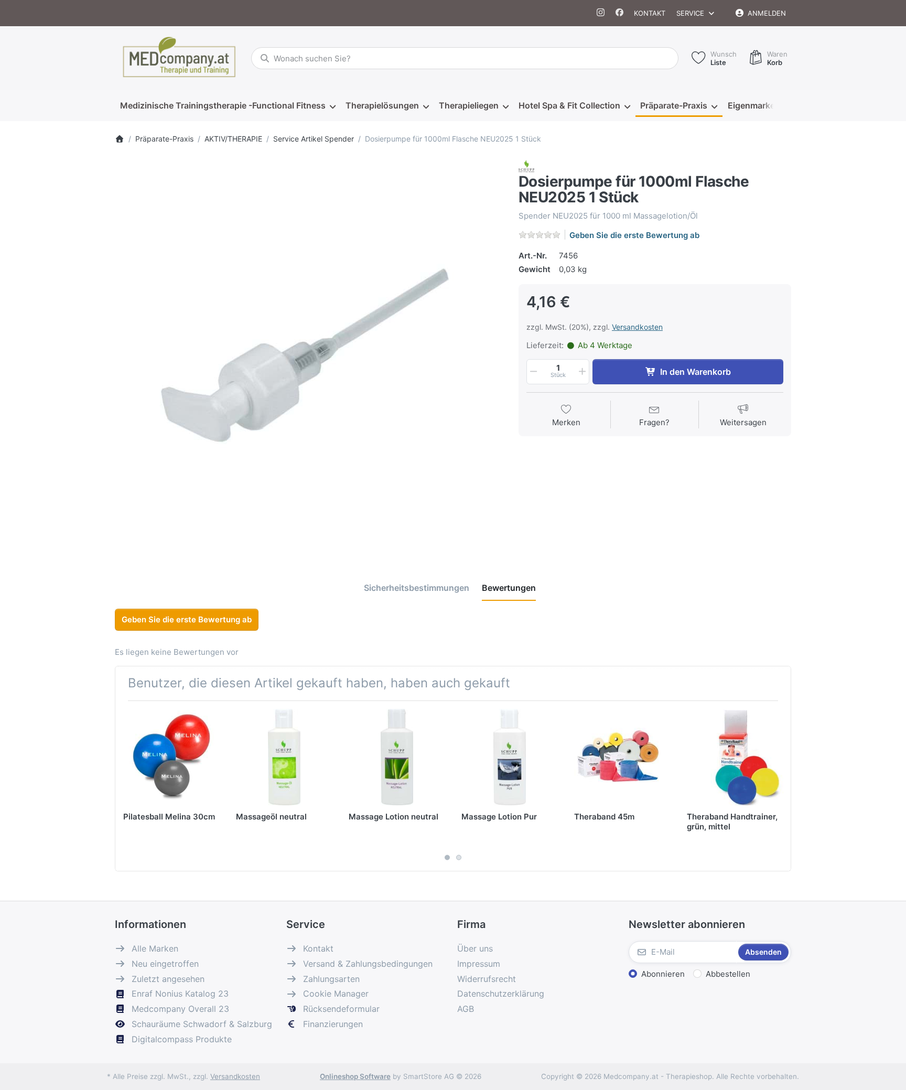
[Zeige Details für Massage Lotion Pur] (509, 757)
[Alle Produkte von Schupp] (526, 165)
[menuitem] (227, 106)
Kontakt (649, 13)
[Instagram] (601, 13)
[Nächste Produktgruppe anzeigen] (779, 786)
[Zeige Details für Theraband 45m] (622, 757)
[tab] (416, 588)
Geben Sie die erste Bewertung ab (634, 235)
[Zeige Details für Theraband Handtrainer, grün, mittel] (735, 757)
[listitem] (309, 354)
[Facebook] (619, 13)
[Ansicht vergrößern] (309, 354)
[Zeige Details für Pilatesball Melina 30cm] (171, 757)
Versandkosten (637, 326)
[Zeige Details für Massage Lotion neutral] (397, 757)
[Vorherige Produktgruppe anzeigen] (126, 786)
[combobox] (464, 58)
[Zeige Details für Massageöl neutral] (284, 757)
